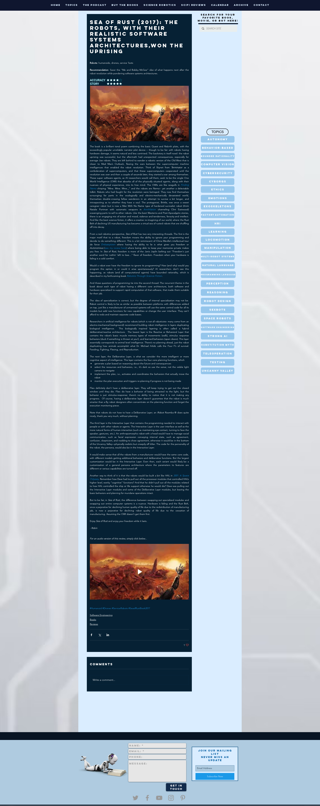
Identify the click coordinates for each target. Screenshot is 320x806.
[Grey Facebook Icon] (147, 798)
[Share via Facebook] (91, 634)
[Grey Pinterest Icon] (183, 798)
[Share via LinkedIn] (107, 634)
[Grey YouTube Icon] (159, 798)
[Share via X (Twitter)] (99, 634)
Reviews (94, 624)
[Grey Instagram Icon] (171, 798)
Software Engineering (101, 615)
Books (93, 619)
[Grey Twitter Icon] (135, 798)
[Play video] (139, 572)
